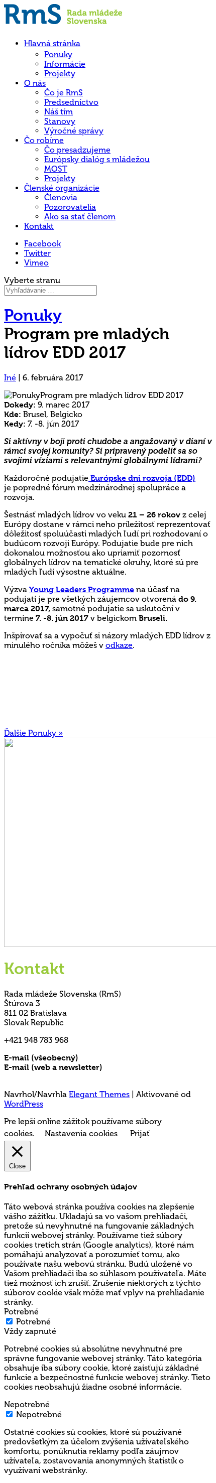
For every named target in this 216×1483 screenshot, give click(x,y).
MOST (55, 169)
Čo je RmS (63, 92)
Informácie (64, 64)
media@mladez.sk (137, 1067)
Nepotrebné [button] (27, 1404)
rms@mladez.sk (109, 1057)
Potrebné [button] (21, 1311)
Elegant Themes (99, 1094)
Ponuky (58, 54)
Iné (10, 377)
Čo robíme (44, 140)
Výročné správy (73, 131)
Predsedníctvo (71, 102)
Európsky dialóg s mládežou (97, 159)
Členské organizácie (61, 188)
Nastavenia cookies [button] (81, 1133)
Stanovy (59, 121)
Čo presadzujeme (77, 150)
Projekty (59, 73)
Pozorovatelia (70, 207)
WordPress (23, 1104)
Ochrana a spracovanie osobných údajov (83, 1077)
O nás (35, 83)
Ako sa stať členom (80, 216)
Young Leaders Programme (81, 589)
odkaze (119, 645)
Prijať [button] (140, 1133)
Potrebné (33, 1321)
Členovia (60, 197)
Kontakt (39, 226)
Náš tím (58, 111)
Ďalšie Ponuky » (33, 733)
